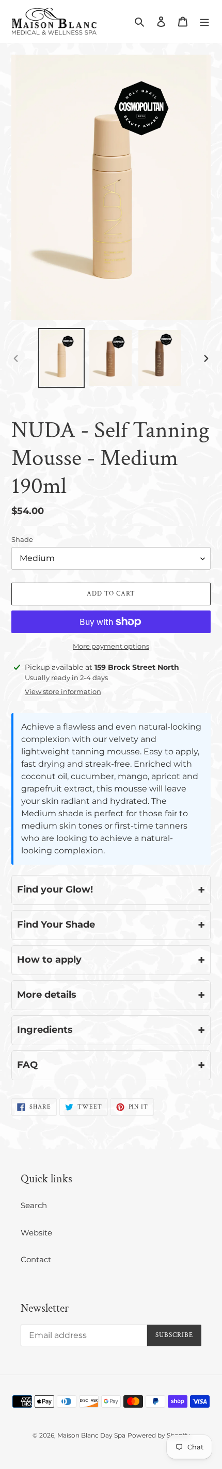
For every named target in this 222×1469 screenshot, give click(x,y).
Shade (22, 539)
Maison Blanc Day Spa (91, 1435)
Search (34, 1205)
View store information (63, 691)
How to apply (111, 959)
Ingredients (111, 1029)
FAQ (111, 1065)
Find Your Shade (111, 924)
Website (36, 1232)
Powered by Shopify (159, 1435)
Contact (36, 1259)
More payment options (111, 646)
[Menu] (204, 21)
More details (111, 994)
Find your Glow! (111, 889)
